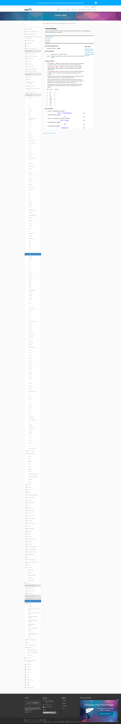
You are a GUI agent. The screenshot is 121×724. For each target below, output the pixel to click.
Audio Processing (30, 502)
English (29, 720)
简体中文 (44, 720)
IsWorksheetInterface (31, 575)
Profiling (28, 533)
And (29, 113)
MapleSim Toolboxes (30, 687)
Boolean (29, 458)
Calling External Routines (32, 71)
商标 (59, 721)
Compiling (29, 507)
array (30, 127)
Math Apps (29, 664)
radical (30, 360)
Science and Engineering (31, 585)
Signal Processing (30, 588)
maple (30, 272)
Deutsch (36, 720)
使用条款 (45, 721)
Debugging (29, 536)
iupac (30, 254)
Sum (29, 401)
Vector (30, 438)
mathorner (31, 274)
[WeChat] (55, 712)
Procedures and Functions (32, 562)
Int (29, 249)
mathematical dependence (33, 474)
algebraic (30, 110)
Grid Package (29, 520)
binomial (30, 137)
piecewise (30, 331)
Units (28, 642)
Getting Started (29, 29)
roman (30, 375)
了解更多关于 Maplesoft (28, 712)
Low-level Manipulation (31, 546)
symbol (30, 406)
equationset (31, 189)
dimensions (31, 173)
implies (30, 246)
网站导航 (62, 721)
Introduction (30, 606)
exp (29, 197)
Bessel (30, 132)
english (30, 181)
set (29, 381)
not (29, 305)
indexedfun (30, 469)
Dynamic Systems (30, 590)
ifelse (30, 241)
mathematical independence (33, 476)
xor (29, 445)
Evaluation (29, 487)
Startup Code (29, 577)
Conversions (30, 598)
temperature (31, 417)
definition (30, 461)
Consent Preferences (54, 721)
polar (30, 339)
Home (44, 23)
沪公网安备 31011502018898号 (70, 721)
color (30, 150)
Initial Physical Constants (33, 628)
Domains (29, 484)
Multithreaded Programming (32, 494)
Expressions (29, 541)
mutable (30, 298)
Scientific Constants (31, 595)
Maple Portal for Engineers (32, 650)
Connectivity (29, 657)
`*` (29, 100)
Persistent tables (31, 450)
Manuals (28, 677)
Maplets (28, 564)
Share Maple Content (31, 40)
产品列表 (64, 700)
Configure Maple (30, 679)
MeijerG (30, 282)
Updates (29, 637)
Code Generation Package (32, 56)
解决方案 (64, 703)
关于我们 (27, 697)
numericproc (31, 308)
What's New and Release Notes (32, 31)
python (30, 355)
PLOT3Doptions (32, 334)
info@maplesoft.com (49, 707)
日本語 (40, 720)
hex (29, 230)
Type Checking (31, 453)
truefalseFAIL (31, 427)
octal (30, 311)
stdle (30, 396)
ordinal (30, 324)
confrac (30, 155)
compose (30, 153)
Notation (29, 526)
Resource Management (31, 549)
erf (29, 192)
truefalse (30, 425)
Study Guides (29, 669)
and (29, 115)
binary (30, 135)
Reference (28, 672)
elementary (31, 179)
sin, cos (30, 386)
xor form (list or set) (32, 448)
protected (30, 479)
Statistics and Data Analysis (32, 48)
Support (48, 23)
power (30, 349)
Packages (29, 61)
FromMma (31, 212)
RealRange (31, 368)
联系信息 (45, 697)
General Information (31, 53)
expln (30, 199)
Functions (30, 603)
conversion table (32, 158)
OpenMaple (29, 531)
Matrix (30, 277)
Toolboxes (28, 682)
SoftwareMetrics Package (32, 551)
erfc (29, 194)
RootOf (30, 378)
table (30, 412)
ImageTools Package (31, 523)
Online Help (53, 23)
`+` (29, 102)
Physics (28, 45)
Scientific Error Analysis (31, 639)
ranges (29, 482)
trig (29, 422)
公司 (63, 708)
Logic (28, 557)
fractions (29, 466)
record (30, 370)
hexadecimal (31, 233)
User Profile (29, 567)
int (29, 251)
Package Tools (30, 63)
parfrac (30, 329)
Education (28, 666)
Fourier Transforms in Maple (32, 652)
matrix (30, 280)
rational (30, 362)
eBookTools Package (31, 518)
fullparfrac (31, 217)
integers (29, 471)
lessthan (30, 259)
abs (29, 105)
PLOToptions (31, 337)
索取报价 (94, 6)
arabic (30, 122)
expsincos (31, 202)
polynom (30, 344)
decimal (30, 163)
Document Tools (30, 515)
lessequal (30, 256)
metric (30, 285)
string (30, 399)
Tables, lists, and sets (32, 92)
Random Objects (30, 554)
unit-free (30, 432)
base (30, 129)
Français (32, 720)
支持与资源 (64, 705)
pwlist (30, 352)
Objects (28, 492)
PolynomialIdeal (32, 347)
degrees (30, 168)
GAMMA (30, 220)
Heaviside (30, 225)
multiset (30, 295)
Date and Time (30, 58)
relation (30, 373)
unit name (31, 430)
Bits (28, 505)
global (30, 223)
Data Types (29, 74)
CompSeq (29, 572)
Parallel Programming (31, 559)
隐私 (49, 721)
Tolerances (29, 655)
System (28, 674)
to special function (32, 419)
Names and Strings (30, 497)
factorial (30, 204)
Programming (29, 51)
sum (29, 404)
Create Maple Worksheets (32, 34)
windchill (30, 443)
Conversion (30, 94)
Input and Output (30, 66)
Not (29, 303)
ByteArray (31, 145)
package (30, 326)
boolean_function (32, 140)
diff (29, 171)
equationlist (31, 186)
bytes (30, 148)
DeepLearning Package (31, 538)
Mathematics (29, 43)
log (29, 269)
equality (30, 184)
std (29, 393)
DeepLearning (31, 166)
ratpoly (30, 365)
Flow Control (29, 544)
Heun (30, 228)
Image (30, 243)
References (30, 630)
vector (30, 440)
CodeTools (29, 513)
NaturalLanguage (30, 528)
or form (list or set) (32, 321)
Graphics (28, 582)
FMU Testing (29, 593)
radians (30, 357)
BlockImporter (30, 647)
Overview (31, 97)
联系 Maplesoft (87, 6)
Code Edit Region (30, 570)
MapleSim (28, 685)
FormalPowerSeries (32, 210)
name (30, 300)
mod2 (30, 287)
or (29, 318)
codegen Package (30, 510)
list (29, 261)
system (30, 409)
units (30, 435)
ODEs (30, 313)
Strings (29, 79)
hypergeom (31, 238)
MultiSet (29, 76)
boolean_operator (32, 142)
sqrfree (30, 388)
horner (30, 236)
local (30, 267)
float (30, 207)
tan (29, 414)
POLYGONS (31, 342)
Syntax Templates (30, 580)
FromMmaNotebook (33, 215)
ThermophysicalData (31, 644)
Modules (29, 489)
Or (29, 316)
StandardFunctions (32, 391)
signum (30, 383)
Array (30, 124)
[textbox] (56, 111)
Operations (29, 500)
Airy (29, 107)
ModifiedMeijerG (32, 290)
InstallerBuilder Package (31, 69)
